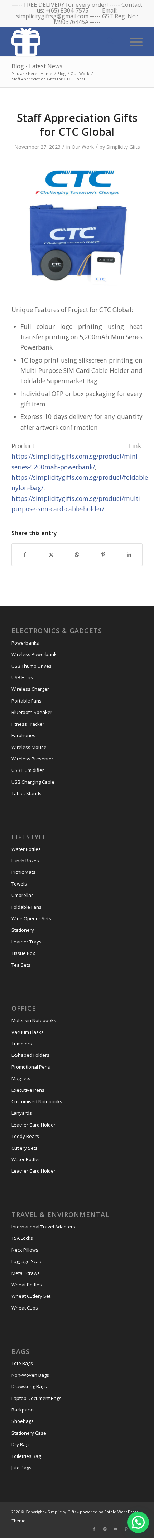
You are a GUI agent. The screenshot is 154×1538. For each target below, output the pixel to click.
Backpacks (23, 1409)
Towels (19, 884)
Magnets (20, 1078)
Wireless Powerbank (34, 654)
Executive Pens (27, 1090)
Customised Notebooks (36, 1101)
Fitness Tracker (27, 724)
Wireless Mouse (29, 747)
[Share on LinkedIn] (129, 554)
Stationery (22, 930)
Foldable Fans (26, 907)
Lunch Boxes (25, 860)
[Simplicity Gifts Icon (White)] (63, 41)
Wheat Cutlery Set (30, 1296)
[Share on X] (51, 554)
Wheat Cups (24, 1308)
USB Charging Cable (32, 782)
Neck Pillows (24, 1250)
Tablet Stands (26, 793)
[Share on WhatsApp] (77, 554)
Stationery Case (28, 1433)
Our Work (83, 146)
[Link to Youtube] (115, 1529)
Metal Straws (25, 1273)
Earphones (23, 735)
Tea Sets (20, 965)
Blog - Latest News (36, 66)
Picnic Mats (23, 872)
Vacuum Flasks (27, 1032)
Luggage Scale (27, 1261)
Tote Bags (22, 1363)
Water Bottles (26, 849)
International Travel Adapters (43, 1226)
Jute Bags (21, 1467)
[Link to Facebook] (94, 1529)
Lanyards (21, 1113)
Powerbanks (25, 643)
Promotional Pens (30, 1067)
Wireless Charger (30, 689)
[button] (138, 1522)
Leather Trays (26, 941)
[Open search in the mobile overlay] (110, 41)
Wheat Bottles (26, 1284)
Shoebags (22, 1421)
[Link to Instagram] (105, 1529)
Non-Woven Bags (30, 1375)
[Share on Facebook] (25, 554)
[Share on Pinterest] (103, 554)
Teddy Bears (25, 1136)
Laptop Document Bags (36, 1398)
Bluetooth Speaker (31, 712)
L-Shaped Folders (30, 1055)
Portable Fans (26, 700)
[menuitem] (133, 41)
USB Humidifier (27, 770)
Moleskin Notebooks (33, 1020)
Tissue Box (23, 953)
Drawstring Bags (29, 1386)
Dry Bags (21, 1444)
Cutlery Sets (24, 1148)
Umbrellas (22, 895)
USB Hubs (22, 677)
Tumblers (21, 1043)
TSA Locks (22, 1238)
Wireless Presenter (32, 758)
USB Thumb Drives (31, 666)
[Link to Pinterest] (126, 1529)
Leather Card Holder (33, 1125)
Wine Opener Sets (31, 918)
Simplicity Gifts (123, 146)
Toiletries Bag (26, 1456)
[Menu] (133, 41)
